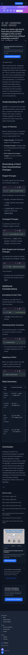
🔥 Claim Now (19, 10)
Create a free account (11, 578)
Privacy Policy (6, 629)
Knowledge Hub (9, 40)
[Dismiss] (24, 568)
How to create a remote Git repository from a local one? (14, 509)
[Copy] (15, 187)
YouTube (5, 639)
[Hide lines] (20, 187)
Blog (4, 617)
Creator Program (7, 621)
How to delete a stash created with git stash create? (12, 521)
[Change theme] (18, 187)
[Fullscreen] (24, 187)
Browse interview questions (12, 56)
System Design (6, 619)
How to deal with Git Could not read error (11, 518)
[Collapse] (22, 187)
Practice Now (19, 3)
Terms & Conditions (7, 627)
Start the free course (10, 560)
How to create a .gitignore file (9, 496)
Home (2, 40)
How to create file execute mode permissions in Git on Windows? (13, 514)
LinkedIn (5, 636)
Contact (5, 631)
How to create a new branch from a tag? (11, 502)
